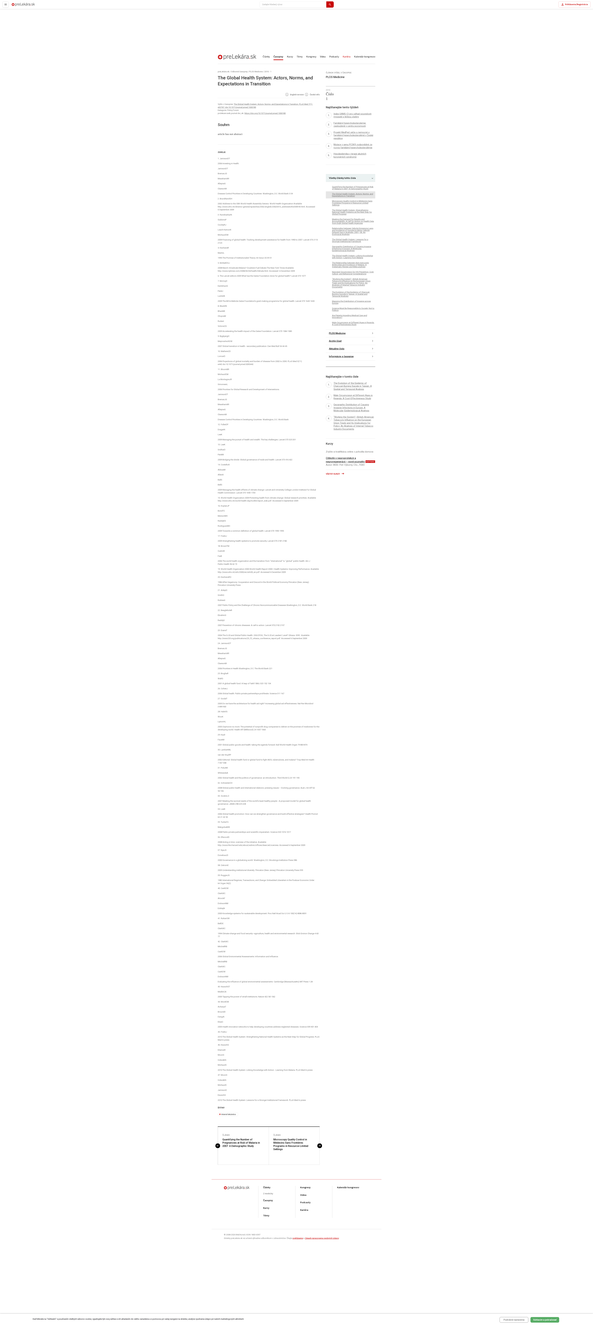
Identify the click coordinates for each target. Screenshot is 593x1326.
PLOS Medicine (256, 71)
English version (297, 95)
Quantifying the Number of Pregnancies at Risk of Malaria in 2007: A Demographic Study (241, 1142)
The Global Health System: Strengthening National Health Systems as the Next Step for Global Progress (352, 212)
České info (314, 95)
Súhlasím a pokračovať (545, 1320)
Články (266, 56)
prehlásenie (298, 1238)
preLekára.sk (18, 6)
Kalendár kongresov (364, 56)
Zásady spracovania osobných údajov (322, 1238)
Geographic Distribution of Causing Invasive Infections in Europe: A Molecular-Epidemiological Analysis (351, 248)
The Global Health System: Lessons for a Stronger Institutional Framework (350, 240)
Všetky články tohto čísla (342, 178)
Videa (323, 56)
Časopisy (278, 56)
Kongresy (311, 56)
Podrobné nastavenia (514, 1320)
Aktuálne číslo (336, 348)
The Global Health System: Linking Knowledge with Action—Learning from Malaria (352, 257)
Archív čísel (335, 341)
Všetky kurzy (333, 474)
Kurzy (290, 56)
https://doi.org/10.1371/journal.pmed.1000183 (265, 113)
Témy (300, 56)
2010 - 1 (267, 71)
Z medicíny (268, 1193)
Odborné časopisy (239, 71)
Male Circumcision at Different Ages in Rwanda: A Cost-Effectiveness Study (353, 323)
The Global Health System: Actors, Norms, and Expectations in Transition (352, 195)
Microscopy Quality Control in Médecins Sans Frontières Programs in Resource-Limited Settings (290, 1144)
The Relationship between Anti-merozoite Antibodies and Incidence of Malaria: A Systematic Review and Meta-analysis (350, 265)
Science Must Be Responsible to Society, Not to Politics (353, 309)
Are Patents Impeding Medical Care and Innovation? (349, 316)
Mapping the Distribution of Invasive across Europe (351, 302)
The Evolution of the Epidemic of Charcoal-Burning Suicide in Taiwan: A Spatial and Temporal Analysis (351, 294)
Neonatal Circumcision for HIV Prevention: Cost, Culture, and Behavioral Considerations (353, 273)
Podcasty (334, 56)
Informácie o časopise (341, 356)
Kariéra (346, 56)
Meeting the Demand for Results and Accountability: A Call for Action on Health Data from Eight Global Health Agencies (353, 221)
